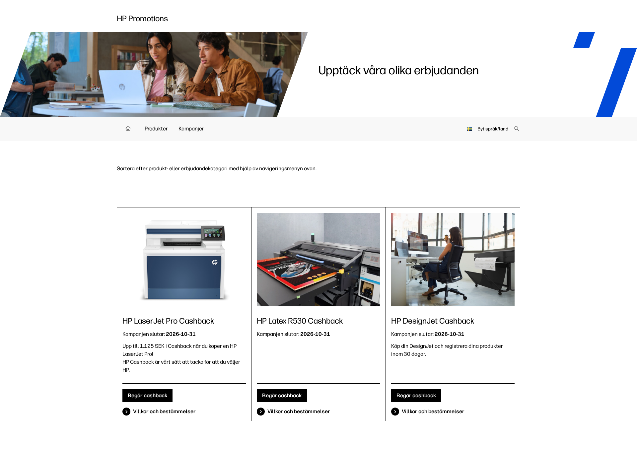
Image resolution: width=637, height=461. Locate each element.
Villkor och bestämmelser (164, 411)
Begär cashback (147, 395)
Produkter (156, 128)
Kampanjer (191, 128)
